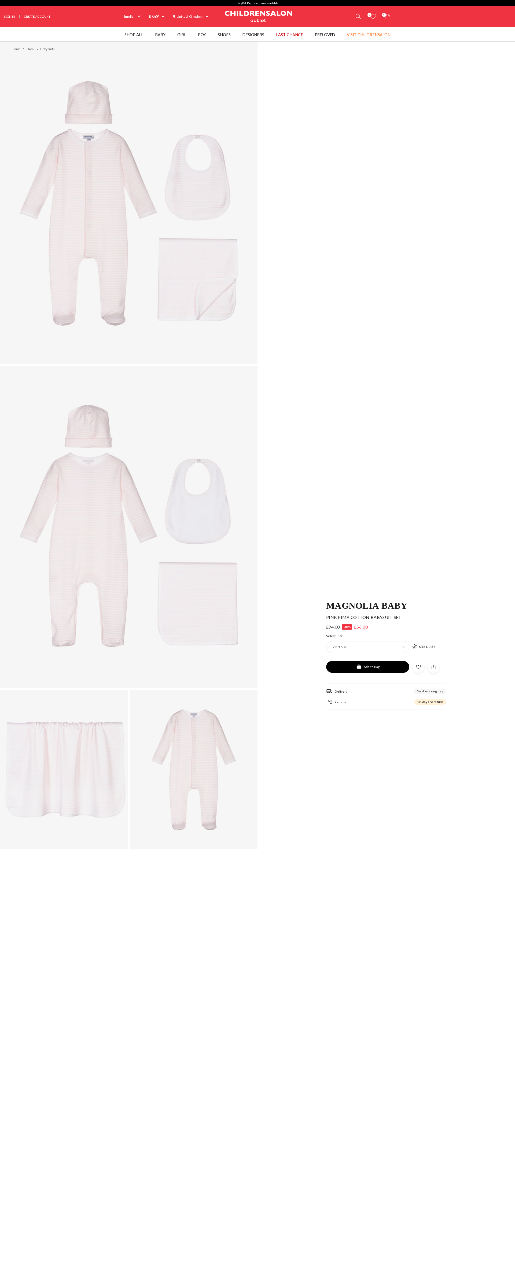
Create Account (37, 16)
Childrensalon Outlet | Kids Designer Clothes (258, 16)
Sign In (9, 16)
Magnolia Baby (366, 605)
